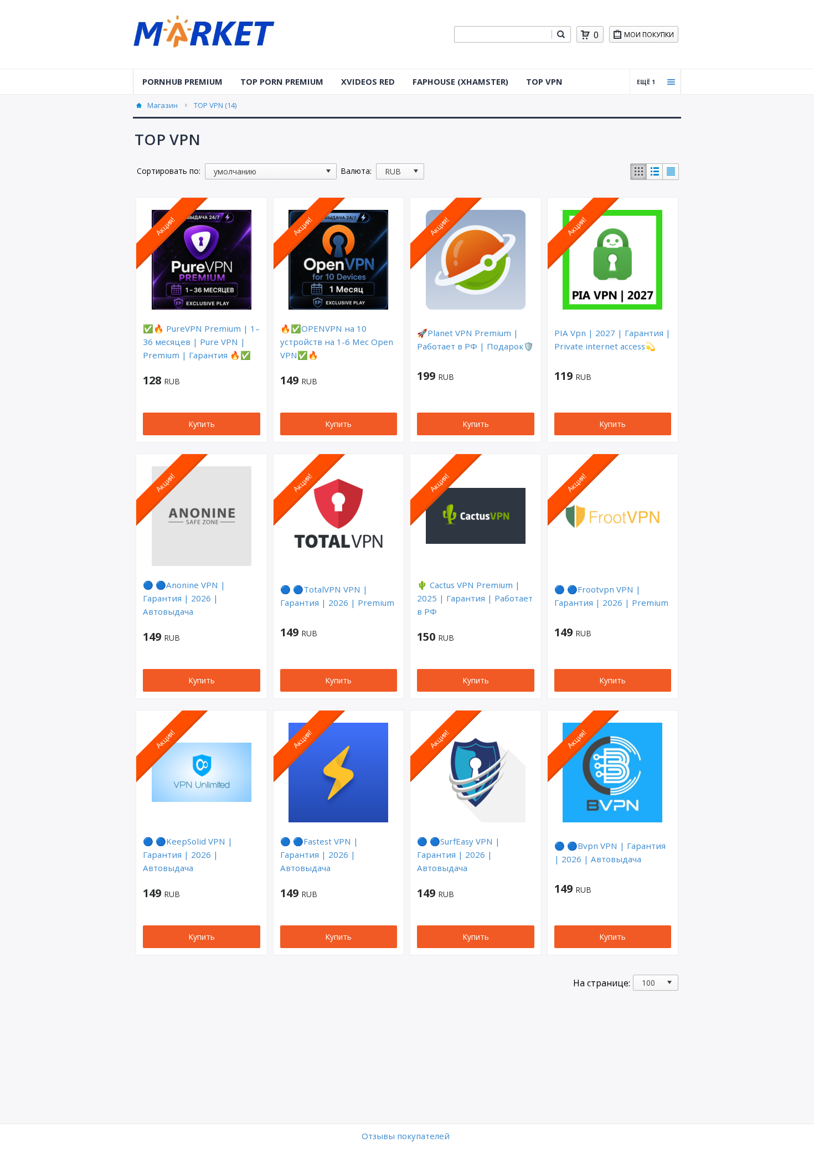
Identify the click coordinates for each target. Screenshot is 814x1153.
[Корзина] (585, 35)
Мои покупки (649, 34)
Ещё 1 (646, 82)
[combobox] (503, 34)
